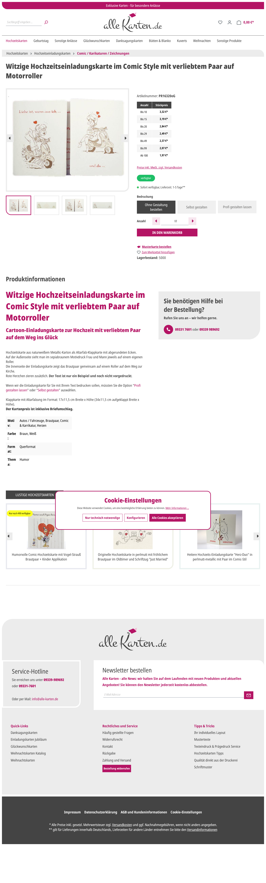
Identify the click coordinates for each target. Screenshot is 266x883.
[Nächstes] (125, 138)
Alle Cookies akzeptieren (167, 518)
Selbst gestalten (196, 207)
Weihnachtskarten (23, 760)
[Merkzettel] (220, 22)
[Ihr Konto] (229, 22)
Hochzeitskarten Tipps (209, 753)
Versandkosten (122, 824)
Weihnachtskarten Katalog (28, 753)
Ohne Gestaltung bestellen (156, 207)
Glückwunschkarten (24, 746)
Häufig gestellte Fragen (118, 732)
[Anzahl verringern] (156, 221)
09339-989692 (54, 679)
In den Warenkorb (167, 232)
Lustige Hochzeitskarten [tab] (35, 494)
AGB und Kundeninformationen (144, 812)
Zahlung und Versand (116, 760)
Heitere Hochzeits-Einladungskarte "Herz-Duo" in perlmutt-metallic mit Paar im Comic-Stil (219, 556)
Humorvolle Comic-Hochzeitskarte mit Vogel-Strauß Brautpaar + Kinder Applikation (46, 556)
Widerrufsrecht (112, 739)
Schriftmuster (203, 767)
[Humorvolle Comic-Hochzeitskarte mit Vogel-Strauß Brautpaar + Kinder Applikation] (46, 529)
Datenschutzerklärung (100, 812)
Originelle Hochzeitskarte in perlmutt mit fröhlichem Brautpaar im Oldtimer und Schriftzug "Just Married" (133, 556)
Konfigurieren (136, 518)
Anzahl (141, 221)
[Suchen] (45, 22)
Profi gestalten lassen (237, 207)
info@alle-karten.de (45, 699)
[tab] (35, 279)
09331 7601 (183, 329)
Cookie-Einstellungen (186, 812)
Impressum (72, 812)
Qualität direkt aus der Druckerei (216, 760)
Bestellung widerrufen (117, 768)
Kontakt (107, 746)
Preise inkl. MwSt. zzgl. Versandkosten (159, 167)
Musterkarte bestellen (156, 246)
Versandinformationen (202, 829)
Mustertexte (202, 739)
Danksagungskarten (24, 732)
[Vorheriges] (10, 138)
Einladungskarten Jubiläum (29, 739)
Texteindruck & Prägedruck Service (217, 746)
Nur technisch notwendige (102, 518)
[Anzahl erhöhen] (192, 221)
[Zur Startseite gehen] (133, 22)
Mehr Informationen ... (177, 508)
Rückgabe (108, 753)
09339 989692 (209, 329)
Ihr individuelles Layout (209, 732)
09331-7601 (27, 686)
